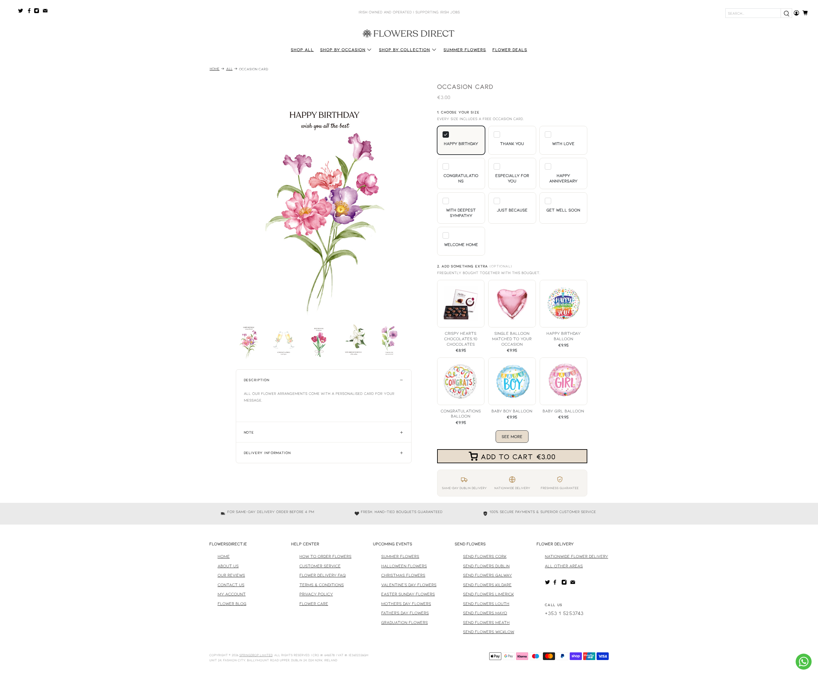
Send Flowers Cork (484, 556)
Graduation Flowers (404, 622)
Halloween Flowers (404, 565)
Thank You (512, 143)
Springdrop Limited (256, 655)
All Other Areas (564, 565)
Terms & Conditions (321, 584)
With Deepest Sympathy (461, 212)
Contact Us (231, 584)
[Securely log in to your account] (796, 13)
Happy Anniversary (563, 178)
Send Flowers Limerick (488, 593)
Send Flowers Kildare (487, 584)
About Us (228, 565)
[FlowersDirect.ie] (409, 33)
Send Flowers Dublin (486, 565)
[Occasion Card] (324, 199)
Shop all (302, 49)
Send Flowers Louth (486, 603)
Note (249, 432)
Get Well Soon (563, 209)
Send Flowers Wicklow (488, 631)
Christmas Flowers (403, 575)
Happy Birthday (461, 143)
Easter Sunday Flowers (408, 593)
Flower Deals (509, 49)
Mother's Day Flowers (406, 603)
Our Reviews (231, 575)
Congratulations (461, 178)
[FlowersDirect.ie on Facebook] (30, 12)
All (229, 69)
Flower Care (313, 603)
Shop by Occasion (343, 49)
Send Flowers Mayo (485, 612)
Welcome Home (461, 244)
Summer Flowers (465, 49)
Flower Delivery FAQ (322, 575)
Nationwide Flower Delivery (576, 556)
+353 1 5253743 (564, 613)
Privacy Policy (316, 593)
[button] (461, 140)
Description (256, 380)
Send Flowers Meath (486, 622)
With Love (563, 143)
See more (512, 436)
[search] (786, 13)
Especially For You (512, 178)
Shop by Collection (404, 49)
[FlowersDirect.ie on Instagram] (38, 12)
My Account (232, 593)
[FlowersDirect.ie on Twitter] (22, 12)
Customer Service (320, 565)
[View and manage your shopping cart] (807, 13)
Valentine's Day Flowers (408, 584)
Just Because (512, 209)
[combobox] (753, 13)
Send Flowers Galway (487, 575)
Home (215, 69)
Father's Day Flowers (405, 612)
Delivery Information (267, 452)
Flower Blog (232, 603)
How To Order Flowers (325, 556)
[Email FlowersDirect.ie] (46, 12)
